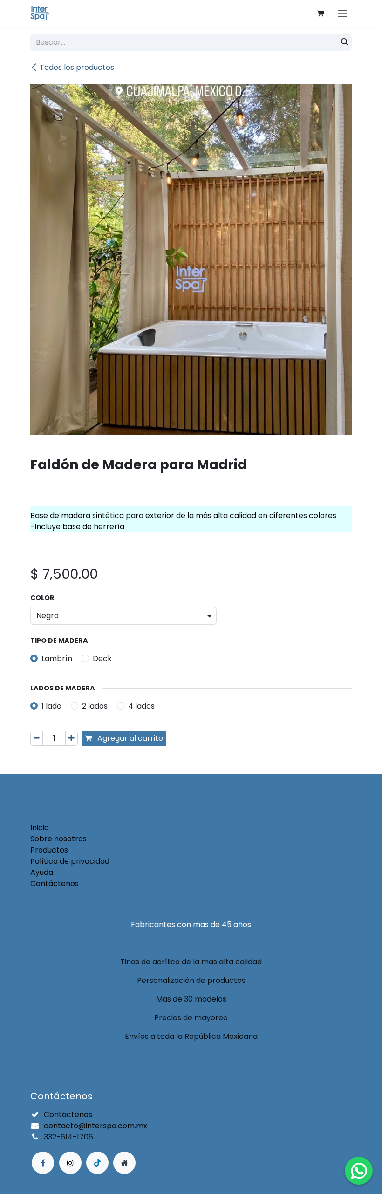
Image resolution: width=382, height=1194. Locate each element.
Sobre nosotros (58, 838)
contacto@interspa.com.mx (95, 1125)
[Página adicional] (124, 1163)
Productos (49, 850)
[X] (70, 1163)
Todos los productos (77, 67)
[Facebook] (43, 1163)
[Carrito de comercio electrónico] (320, 13)
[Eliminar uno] (36, 738)
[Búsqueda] (345, 42)
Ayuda (41, 872)
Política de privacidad (69, 861)
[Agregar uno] (71, 738)
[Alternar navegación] (342, 13)
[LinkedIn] (97, 1163)
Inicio (39, 827)
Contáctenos (54, 883)
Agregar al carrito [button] (129, 738)
